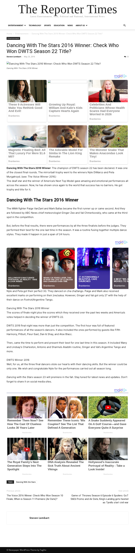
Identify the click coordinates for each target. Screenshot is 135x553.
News (70, 25)
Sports (47, 25)
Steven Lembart (14, 56)
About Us (80, 25)
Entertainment (15, 25)
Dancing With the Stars (26, 482)
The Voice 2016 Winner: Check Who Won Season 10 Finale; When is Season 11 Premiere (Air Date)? (35, 497)
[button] (124, 25)
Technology (35, 25)
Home (9, 33)
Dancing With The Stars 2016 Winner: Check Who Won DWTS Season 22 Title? (63, 48)
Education (59, 25)
